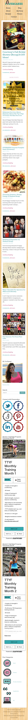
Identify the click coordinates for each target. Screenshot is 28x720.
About (8, 11)
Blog (19, 8)
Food (14, 663)
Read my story (6, 384)
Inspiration (16, 691)
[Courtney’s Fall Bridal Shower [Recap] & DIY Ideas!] (14, 36)
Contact (14, 17)
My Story (19, 11)
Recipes (8, 14)
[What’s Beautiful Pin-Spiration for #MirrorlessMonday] (14, 275)
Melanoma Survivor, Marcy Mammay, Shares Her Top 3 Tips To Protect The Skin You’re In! (13, 114)
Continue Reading (8, 69)
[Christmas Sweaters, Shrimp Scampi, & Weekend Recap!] (14, 181)
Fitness (19, 14)
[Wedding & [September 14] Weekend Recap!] (14, 226)
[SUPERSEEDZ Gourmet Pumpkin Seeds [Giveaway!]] (14, 140)
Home (8, 8)
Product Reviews (17, 681)
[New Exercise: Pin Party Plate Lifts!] (14, 324)
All (13, 700)
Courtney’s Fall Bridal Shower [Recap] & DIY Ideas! (14, 55)
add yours (12, 72)
